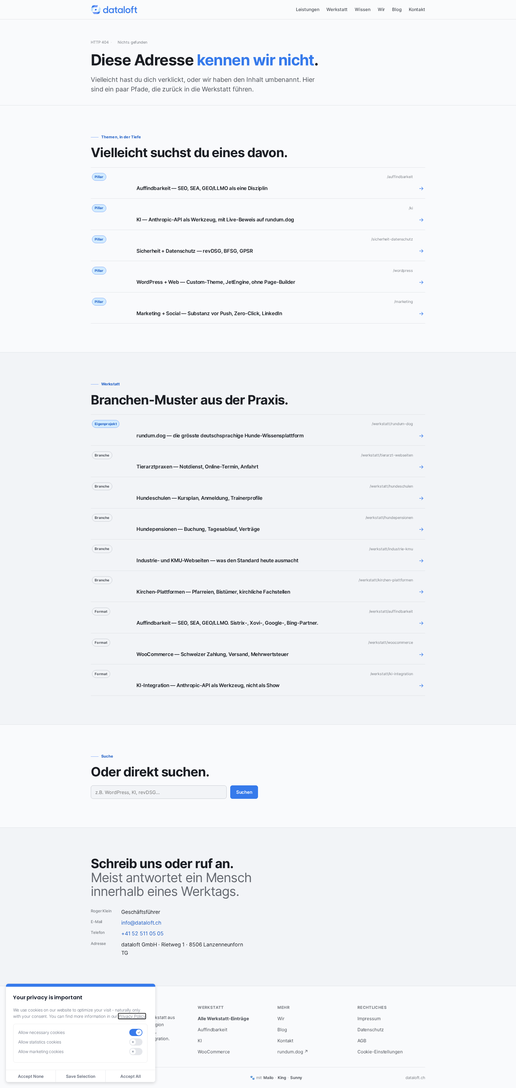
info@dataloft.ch (141, 923)
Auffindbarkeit (212, 1029)
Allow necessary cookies (41, 1032)
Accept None (31, 1076)
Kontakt (417, 9)
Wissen (362, 9)
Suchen (244, 792)
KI (200, 1040)
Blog (397, 9)
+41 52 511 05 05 (142, 933)
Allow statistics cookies (39, 1041)
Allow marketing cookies (41, 1051)
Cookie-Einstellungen (380, 1052)
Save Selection (80, 1076)
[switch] (135, 1032)
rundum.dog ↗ (292, 1052)
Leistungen (308, 9)
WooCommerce (214, 1052)
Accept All (130, 1076)
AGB (361, 1040)
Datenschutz (370, 1029)
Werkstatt (337, 9)
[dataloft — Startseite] (114, 9)
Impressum (369, 1018)
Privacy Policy (132, 1016)
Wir (381, 9)
